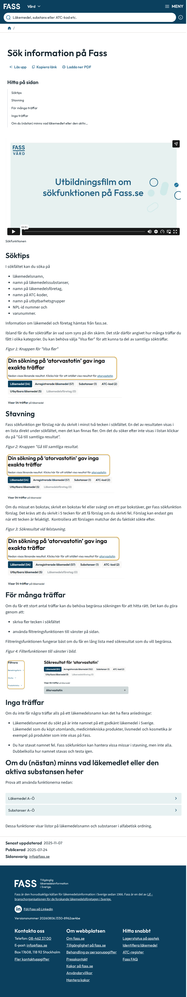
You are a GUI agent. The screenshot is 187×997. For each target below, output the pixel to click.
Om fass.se (75, 938)
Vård (31, 6)
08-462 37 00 (40, 938)
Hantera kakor (78, 980)
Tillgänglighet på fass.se (86, 945)
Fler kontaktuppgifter (32, 959)
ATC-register (133, 952)
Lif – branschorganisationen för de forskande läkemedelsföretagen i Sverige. (84, 897)
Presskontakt (77, 959)
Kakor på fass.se (79, 966)
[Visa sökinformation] (180, 17)
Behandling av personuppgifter (91, 952)
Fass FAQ (130, 959)
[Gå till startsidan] (12, 6)
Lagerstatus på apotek (141, 938)
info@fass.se (39, 856)
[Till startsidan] (9, 28)
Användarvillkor (79, 973)
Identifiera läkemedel (140, 945)
